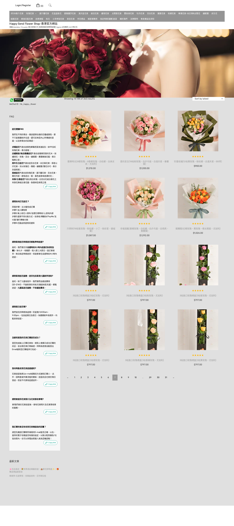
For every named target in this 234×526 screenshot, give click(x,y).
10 (136, 377)
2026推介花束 (17, 13)
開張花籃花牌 (27, 19)
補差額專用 (93, 19)
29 (150, 377)
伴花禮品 (81, 19)
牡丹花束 (140, 13)
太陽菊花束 (117, 13)
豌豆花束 (95, 13)
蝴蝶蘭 (206, 13)
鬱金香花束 (129, 13)
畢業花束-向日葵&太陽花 (189, 13)
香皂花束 (71, 19)
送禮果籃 (39, 19)
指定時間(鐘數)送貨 (108, 19)
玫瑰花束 (30, 13)
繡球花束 (105, 13)
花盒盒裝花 (56, 13)
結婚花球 (14, 19)
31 (166, 377)
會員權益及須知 (147, 19)
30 (158, 377)
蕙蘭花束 (161, 13)
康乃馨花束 (44, 13)
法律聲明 (134, 19)
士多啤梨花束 (58, 19)
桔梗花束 (172, 13)
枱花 (48, 19)
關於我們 (124, 19)
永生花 (214, 13)
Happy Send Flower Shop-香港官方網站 (33, 23)
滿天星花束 (83, 13)
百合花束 (151, 13)
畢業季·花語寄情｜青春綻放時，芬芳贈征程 (27, 476)
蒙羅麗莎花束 (70, 13)
